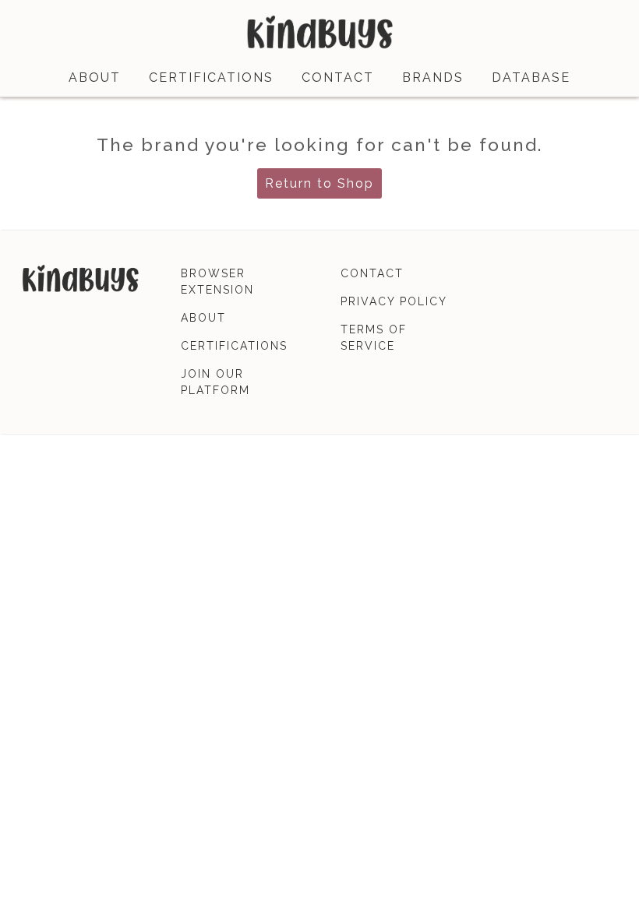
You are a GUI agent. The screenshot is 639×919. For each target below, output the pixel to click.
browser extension (217, 281)
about (95, 77)
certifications (211, 77)
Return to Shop (319, 183)
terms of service (374, 337)
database (531, 77)
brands (433, 77)
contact (338, 77)
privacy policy (394, 301)
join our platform (215, 382)
